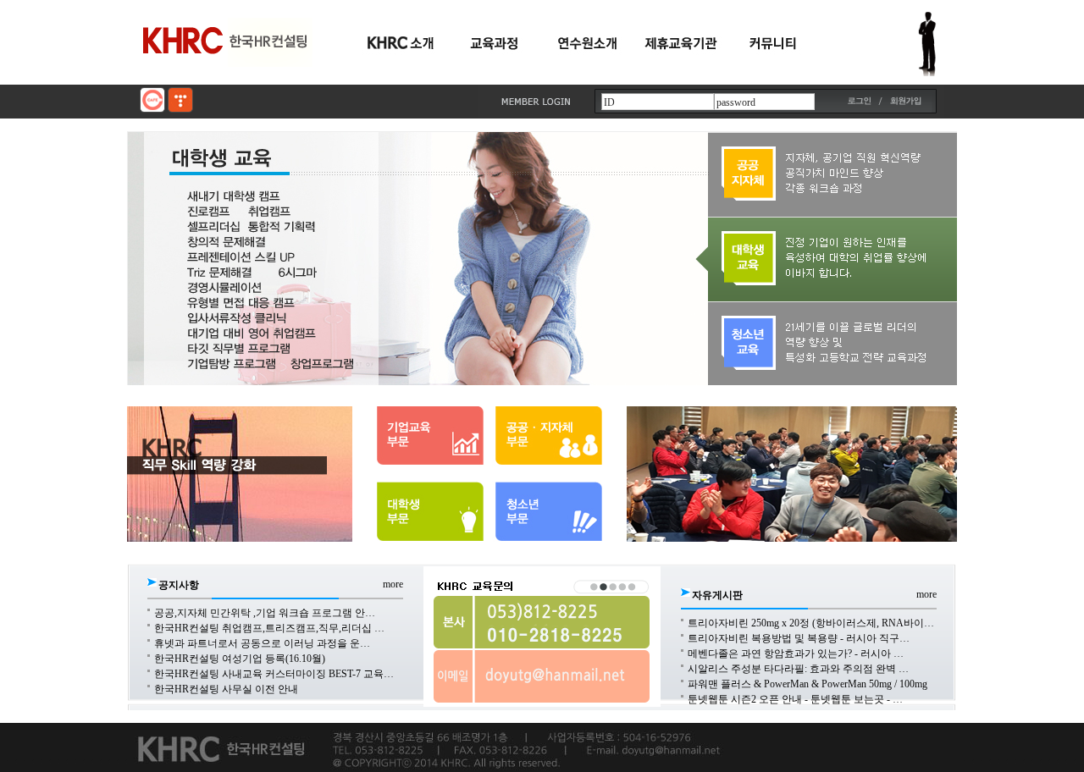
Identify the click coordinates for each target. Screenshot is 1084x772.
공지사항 (178, 585)
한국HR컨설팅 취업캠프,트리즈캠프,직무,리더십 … (269, 628)
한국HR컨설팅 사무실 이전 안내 (226, 689)
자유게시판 (717, 595)
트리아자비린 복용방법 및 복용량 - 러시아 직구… (799, 638)
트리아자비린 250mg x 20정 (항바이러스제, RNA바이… (811, 623)
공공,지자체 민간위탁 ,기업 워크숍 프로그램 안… (264, 613)
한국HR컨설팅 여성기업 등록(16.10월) (239, 658)
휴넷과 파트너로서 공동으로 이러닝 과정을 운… (262, 643)
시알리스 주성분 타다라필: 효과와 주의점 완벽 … (798, 669)
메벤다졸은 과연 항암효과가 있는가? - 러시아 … (796, 653)
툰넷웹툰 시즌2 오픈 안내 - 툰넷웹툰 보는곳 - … (795, 699)
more (393, 584)
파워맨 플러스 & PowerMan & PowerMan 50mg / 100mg (807, 684)
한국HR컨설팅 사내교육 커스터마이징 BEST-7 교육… (274, 674)
